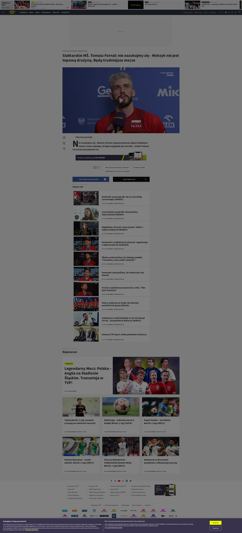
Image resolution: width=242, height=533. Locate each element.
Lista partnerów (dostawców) (113, 528)
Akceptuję (215, 523)
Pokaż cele (216, 528)
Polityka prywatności (32, 530)
